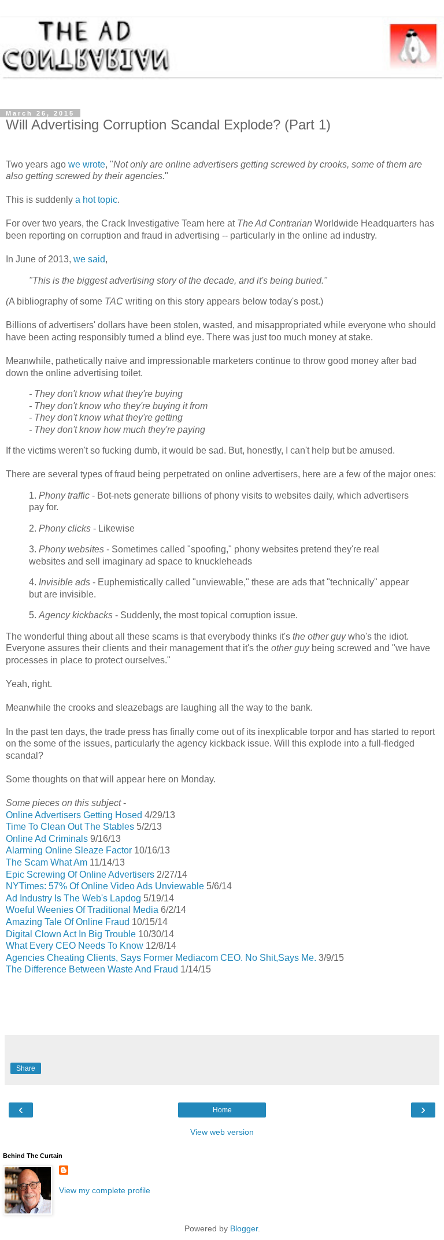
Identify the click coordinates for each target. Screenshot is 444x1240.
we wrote (86, 164)
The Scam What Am (46, 862)
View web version (222, 1132)
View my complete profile (104, 1190)
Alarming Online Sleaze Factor (69, 850)
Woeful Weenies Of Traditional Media (82, 910)
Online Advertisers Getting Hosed (74, 815)
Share (25, 1068)
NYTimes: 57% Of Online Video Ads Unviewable (105, 886)
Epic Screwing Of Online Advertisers (80, 874)
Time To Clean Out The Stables (70, 826)
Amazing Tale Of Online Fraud (68, 922)
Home (222, 1110)
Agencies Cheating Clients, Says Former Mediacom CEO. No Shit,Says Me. (161, 958)
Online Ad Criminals (47, 839)
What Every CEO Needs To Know (74, 946)
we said (89, 259)
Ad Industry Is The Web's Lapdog (73, 898)
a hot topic (96, 200)
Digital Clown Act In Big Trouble (71, 934)
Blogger (244, 1228)
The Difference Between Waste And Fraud (92, 969)
